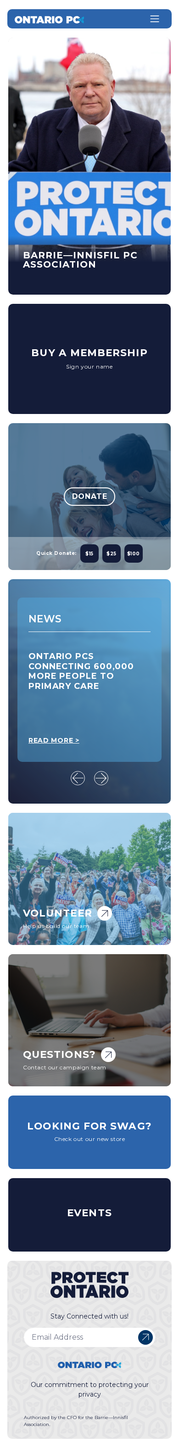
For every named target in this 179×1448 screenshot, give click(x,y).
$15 (89, 554)
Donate (89, 496)
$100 (133, 554)
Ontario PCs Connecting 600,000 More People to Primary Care (81, 671)
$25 (111, 554)
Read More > (53, 740)
